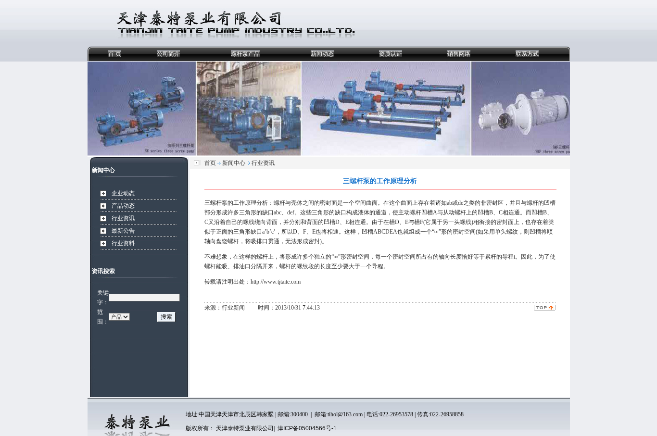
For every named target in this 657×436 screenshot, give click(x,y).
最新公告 (123, 230)
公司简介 (168, 53)
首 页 (114, 53)
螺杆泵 (218, 202)
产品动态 (123, 205)
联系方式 (527, 53)
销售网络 (458, 53)
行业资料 (123, 243)
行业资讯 (123, 218)
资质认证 (390, 53)
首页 (210, 163)
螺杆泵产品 (245, 53)
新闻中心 (233, 163)
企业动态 (123, 193)
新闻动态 (322, 53)
